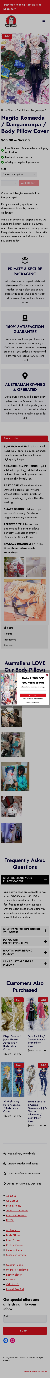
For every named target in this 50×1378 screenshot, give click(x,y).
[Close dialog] (47, 675)
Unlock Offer (33, 696)
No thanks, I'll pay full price (33, 702)
